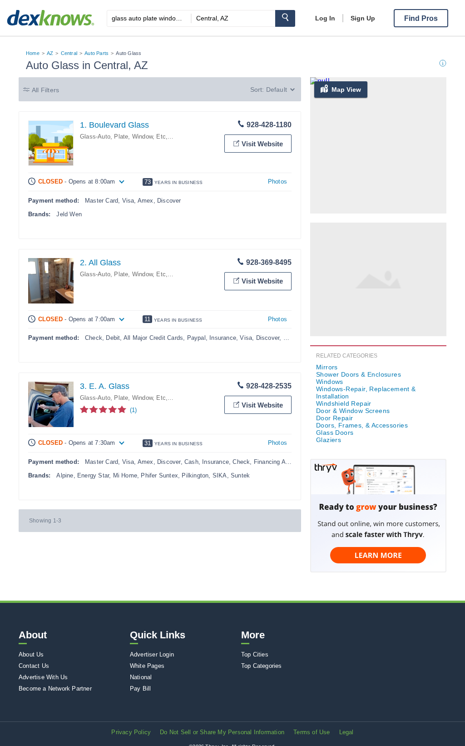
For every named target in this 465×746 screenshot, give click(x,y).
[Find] (285, 18)
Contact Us (34, 665)
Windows (329, 381)
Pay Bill (140, 688)
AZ (50, 53)
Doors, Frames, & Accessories (362, 425)
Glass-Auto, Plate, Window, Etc (123, 136)
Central (69, 53)
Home (33, 53)
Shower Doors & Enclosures (358, 374)
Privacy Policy (131, 732)
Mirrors (327, 367)
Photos (277, 181)
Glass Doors (334, 432)
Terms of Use (311, 732)
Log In (325, 18)
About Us (31, 654)
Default (276, 89)
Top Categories (261, 665)
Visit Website (262, 144)
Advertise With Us (43, 677)
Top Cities (254, 654)
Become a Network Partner (55, 688)
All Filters (45, 90)
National (141, 677)
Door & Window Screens (353, 410)
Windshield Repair (343, 403)
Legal (346, 732)
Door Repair (334, 418)
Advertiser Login (152, 654)
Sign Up (363, 18)
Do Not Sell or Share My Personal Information (222, 732)
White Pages (147, 665)
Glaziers (328, 439)
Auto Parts (96, 53)
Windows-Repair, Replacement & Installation (366, 392)
